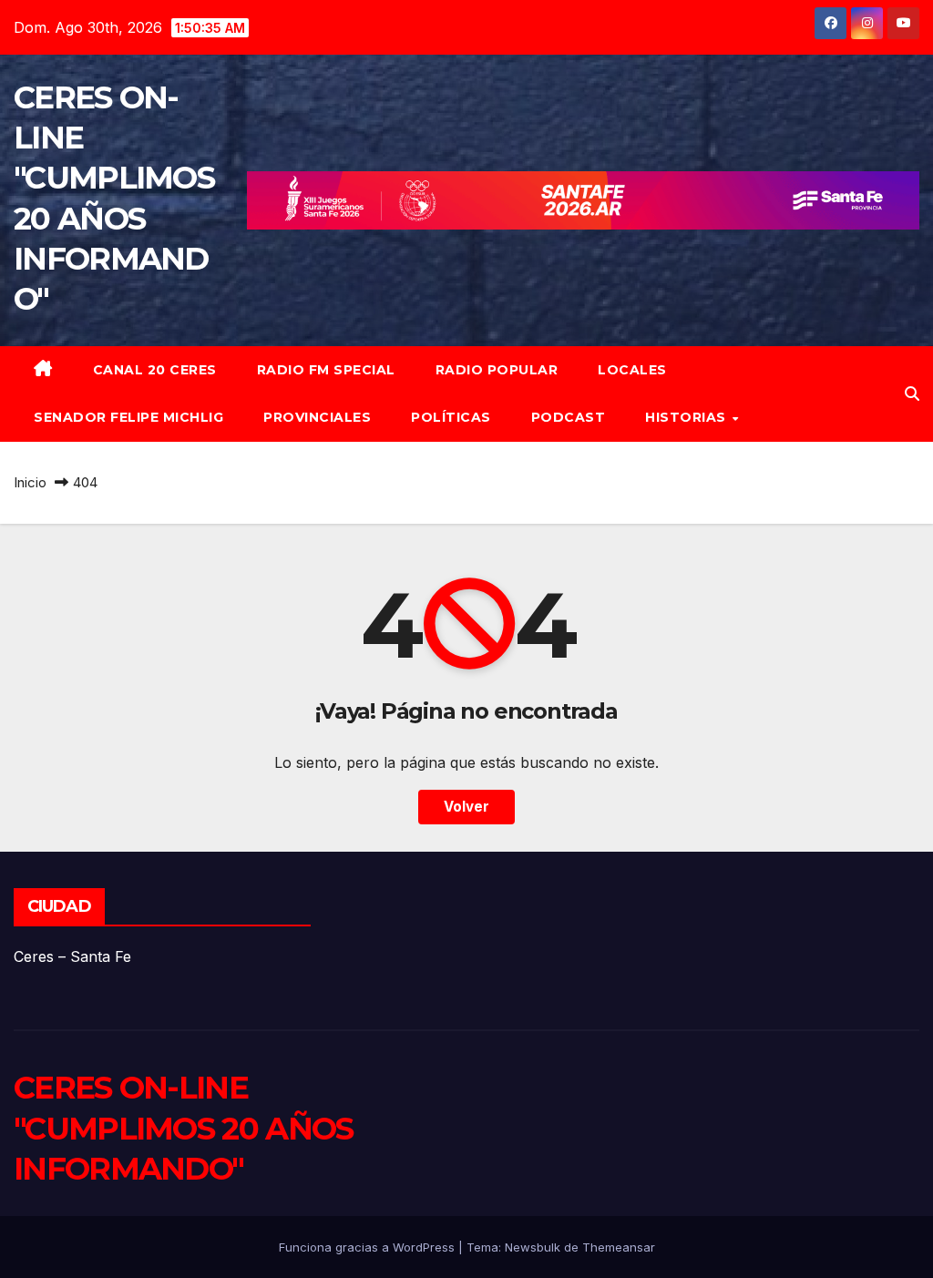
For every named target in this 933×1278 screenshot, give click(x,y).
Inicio (30, 482)
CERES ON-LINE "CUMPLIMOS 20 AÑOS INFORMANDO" (183, 1127)
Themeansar (618, 1247)
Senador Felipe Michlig (128, 417)
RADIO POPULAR (497, 370)
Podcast (568, 417)
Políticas (451, 417)
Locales (632, 370)
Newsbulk (532, 1247)
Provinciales (317, 417)
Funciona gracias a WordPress (368, 1247)
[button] (912, 393)
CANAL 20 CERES (155, 370)
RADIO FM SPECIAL (326, 370)
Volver (466, 806)
